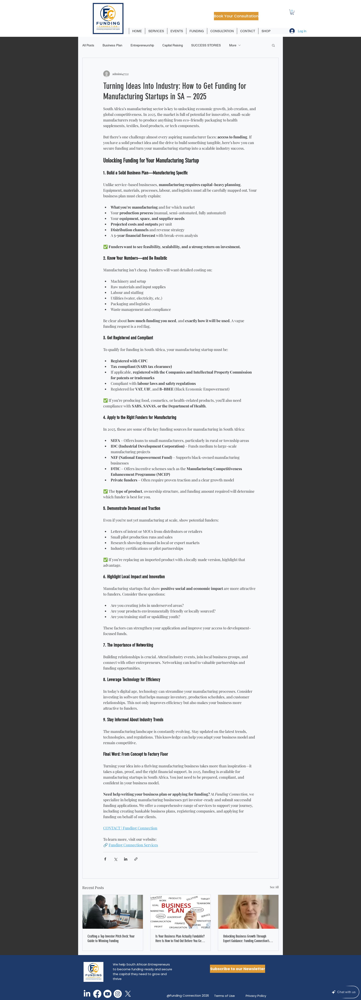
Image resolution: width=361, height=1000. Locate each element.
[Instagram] (118, 994)
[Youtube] (107, 994)
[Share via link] (136, 859)
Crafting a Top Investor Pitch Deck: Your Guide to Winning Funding (111, 938)
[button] (292, 12)
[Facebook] (97, 994)
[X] (128, 994)
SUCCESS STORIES (206, 45)
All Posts (88, 45)
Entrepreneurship (142, 45)
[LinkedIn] (87, 994)
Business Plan (112, 45)
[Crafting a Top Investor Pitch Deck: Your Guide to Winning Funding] (113, 912)
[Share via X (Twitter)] (115, 859)
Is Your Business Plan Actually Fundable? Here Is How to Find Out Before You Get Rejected (180, 938)
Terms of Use (224, 996)
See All (274, 887)
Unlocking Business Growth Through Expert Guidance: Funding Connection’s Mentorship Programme (246, 938)
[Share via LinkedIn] (126, 859)
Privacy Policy (256, 996)
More (232, 45)
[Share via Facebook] (105, 859)
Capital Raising (172, 45)
